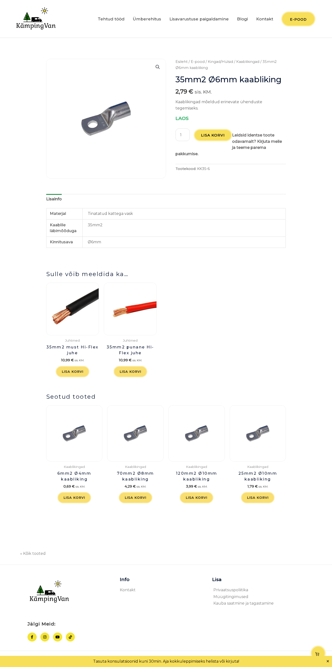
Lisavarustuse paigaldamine (199, 19)
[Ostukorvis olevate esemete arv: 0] (318, 653)
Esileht (181, 61)
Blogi (242, 19)
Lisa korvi (213, 135)
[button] (157, 67)
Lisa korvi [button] (72, 371)
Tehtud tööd (111, 19)
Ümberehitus (147, 19)
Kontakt (264, 19)
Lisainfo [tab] (54, 199)
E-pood (198, 61)
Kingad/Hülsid (220, 61)
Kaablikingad (247, 61)
